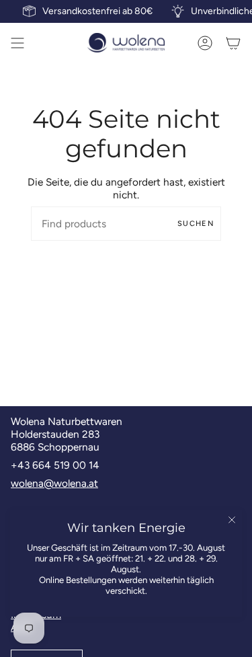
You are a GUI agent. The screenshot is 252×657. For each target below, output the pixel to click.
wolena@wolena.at (54, 483)
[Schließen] (232, 520)
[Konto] (205, 43)
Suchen (195, 223)
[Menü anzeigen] (17, 43)
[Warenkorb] (233, 43)
